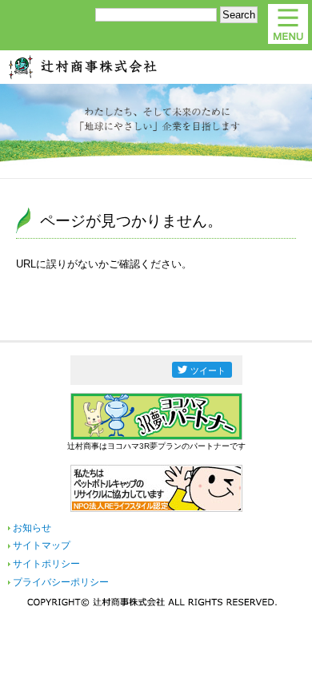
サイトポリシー (46, 563)
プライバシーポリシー (61, 582)
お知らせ (32, 527)
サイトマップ (41, 545)
